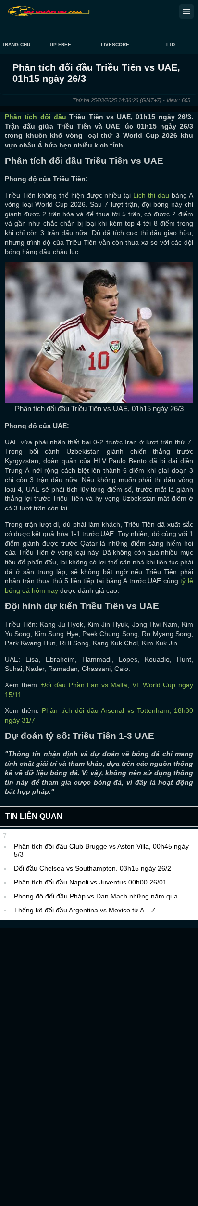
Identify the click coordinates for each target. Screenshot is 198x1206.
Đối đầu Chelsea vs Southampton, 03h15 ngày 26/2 (92, 868)
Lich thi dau (151, 195)
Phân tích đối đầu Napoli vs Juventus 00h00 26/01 (90, 882)
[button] (186, 11)
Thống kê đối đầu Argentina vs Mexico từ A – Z (85, 910)
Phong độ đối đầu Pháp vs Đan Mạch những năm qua (96, 896)
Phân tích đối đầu (35, 117)
